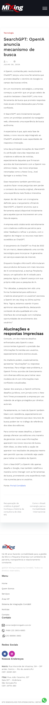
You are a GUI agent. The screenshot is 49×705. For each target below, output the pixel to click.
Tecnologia (9, 33)
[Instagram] (12, 654)
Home (4, 583)
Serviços (6, 594)
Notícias (5, 609)
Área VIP (6, 599)
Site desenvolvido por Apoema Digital (18, 702)
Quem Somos (8, 588)
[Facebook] (5, 654)
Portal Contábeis (18, 485)
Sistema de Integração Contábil (16, 604)
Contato (5, 615)
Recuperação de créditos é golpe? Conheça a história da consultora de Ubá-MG (14, 509)
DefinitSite (40, 702)
